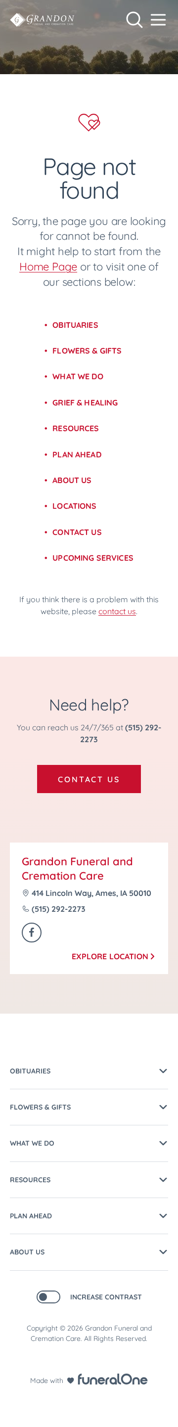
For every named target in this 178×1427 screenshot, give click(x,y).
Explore (110, 956)
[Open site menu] (158, 20)
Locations (74, 506)
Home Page (48, 266)
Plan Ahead (76, 454)
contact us (117, 611)
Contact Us (77, 532)
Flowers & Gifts (87, 351)
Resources (75, 428)
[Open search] (134, 20)
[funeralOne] (113, 1379)
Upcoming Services (93, 558)
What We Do (77, 376)
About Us (71, 480)
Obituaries (75, 325)
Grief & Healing (85, 402)
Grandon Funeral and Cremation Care (77, 868)
